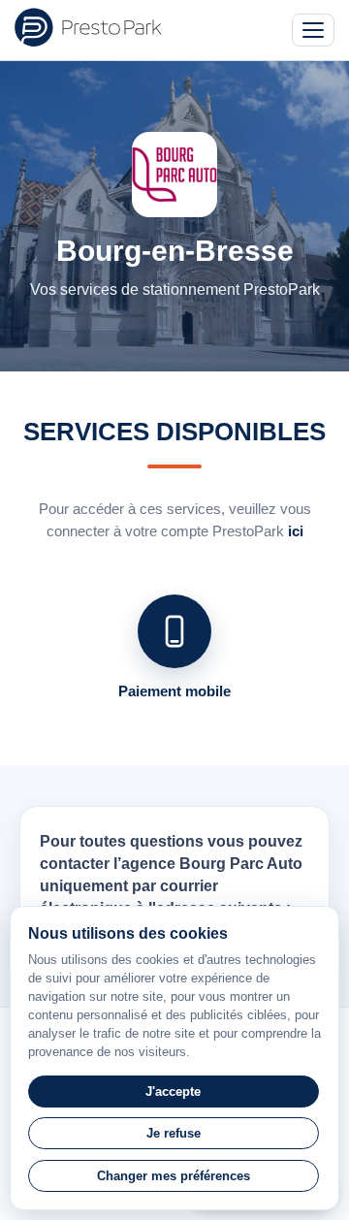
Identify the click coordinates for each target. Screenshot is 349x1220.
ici (295, 531)
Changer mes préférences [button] (173, 1176)
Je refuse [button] (173, 1133)
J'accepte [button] (173, 1091)
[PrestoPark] (88, 27)
